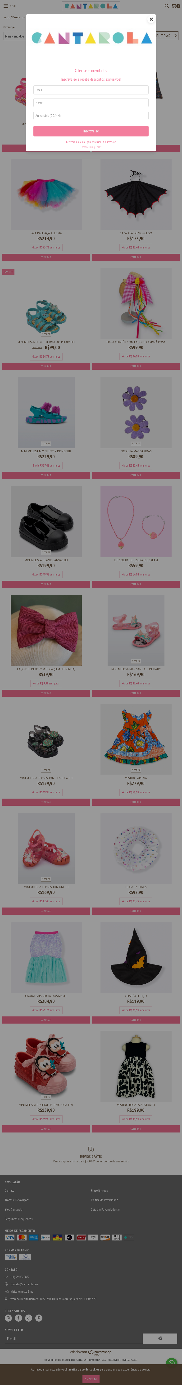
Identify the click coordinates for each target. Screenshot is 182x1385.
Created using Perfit (91, 147)
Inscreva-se (91, 131)
